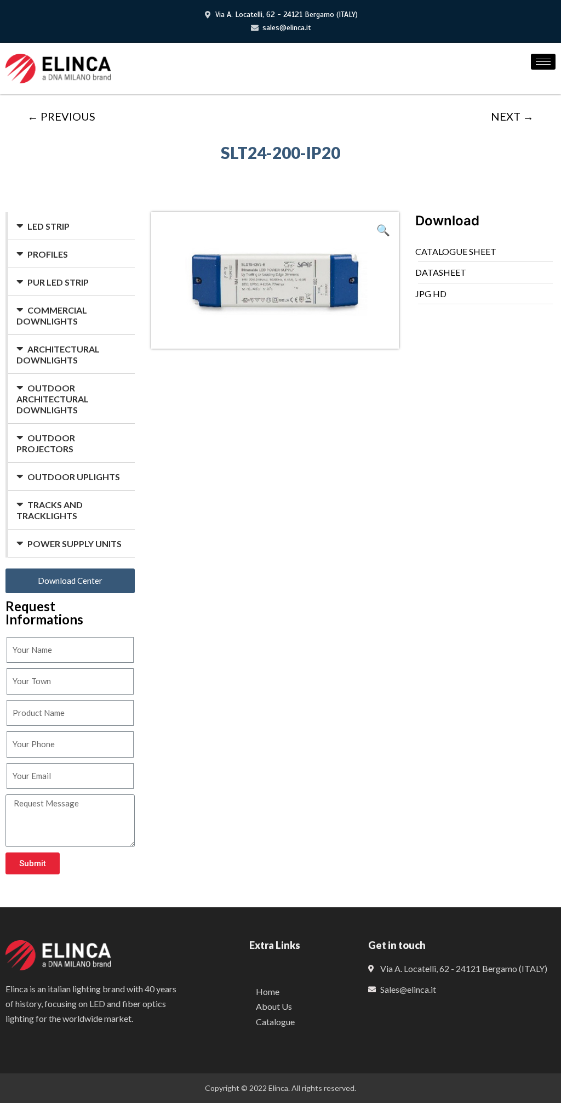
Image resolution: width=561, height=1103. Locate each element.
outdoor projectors (45, 443)
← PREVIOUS (61, 116)
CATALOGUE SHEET (455, 251)
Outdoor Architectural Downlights (52, 399)
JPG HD (430, 293)
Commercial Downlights (51, 315)
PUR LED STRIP (58, 282)
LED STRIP (48, 226)
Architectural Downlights (58, 354)
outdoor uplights (73, 476)
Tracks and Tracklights (49, 510)
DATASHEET (440, 272)
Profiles (47, 254)
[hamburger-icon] (543, 62)
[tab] (71, 226)
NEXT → (512, 116)
